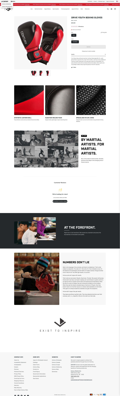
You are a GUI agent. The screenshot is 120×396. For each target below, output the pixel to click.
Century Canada (56, 362)
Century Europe (56, 364)
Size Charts (36, 378)
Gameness (54, 371)
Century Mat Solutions (7, 6)
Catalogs (35, 362)
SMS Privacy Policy (19, 376)
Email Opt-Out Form (19, 378)
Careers (16, 367)
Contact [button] (95, 1)
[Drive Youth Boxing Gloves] (34, 73)
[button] (13, 1)
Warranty (16, 385)
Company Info (18, 357)
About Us (16, 360)
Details (72, 54)
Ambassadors (17, 364)
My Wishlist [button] (90, 1)
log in (86, 51)
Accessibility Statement (20, 362)
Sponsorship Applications (39, 376)
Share (74, 67)
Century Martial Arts (61, 394)
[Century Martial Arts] (8, 9)
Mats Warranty (18, 387)
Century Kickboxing (6, 4)
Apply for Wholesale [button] (110, 1)
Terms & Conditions (19, 383)
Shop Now (38, 4)
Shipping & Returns (19, 381)
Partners (16, 369)
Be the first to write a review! (60, 201)
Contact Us (36, 369)
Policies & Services (19, 371)
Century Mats (55, 369)
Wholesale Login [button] (101, 1)
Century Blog (36, 367)
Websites (55, 357)
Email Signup (36, 371)
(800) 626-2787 (75, 376)
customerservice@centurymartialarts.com (81, 379)
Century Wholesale (56, 360)
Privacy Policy (17, 374)
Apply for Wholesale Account (40, 360)
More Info (36, 357)
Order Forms (36, 364)
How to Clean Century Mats (21, 390)
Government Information (39, 374)
